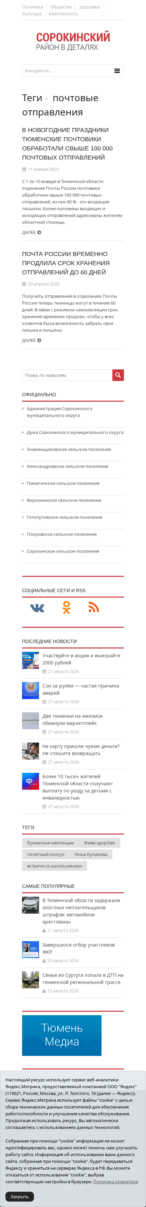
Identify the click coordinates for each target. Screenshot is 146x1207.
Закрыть (20, 1196)
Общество (61, 7)
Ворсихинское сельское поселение (64, 500)
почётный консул (46, 854)
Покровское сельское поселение (62, 534)
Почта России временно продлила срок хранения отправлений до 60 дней (66, 263)
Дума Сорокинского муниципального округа (75, 432)
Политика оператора (115, 1181)
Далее (29, 232)
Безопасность (63, 14)
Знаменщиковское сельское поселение (69, 449)
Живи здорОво (99, 843)
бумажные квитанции (50, 843)
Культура (32, 14)
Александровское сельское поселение (67, 466)
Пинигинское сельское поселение (63, 483)
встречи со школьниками (54, 866)
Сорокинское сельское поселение (63, 551)
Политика (32, 7)
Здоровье (89, 7)
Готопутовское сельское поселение (64, 517)
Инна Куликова (91, 854)
